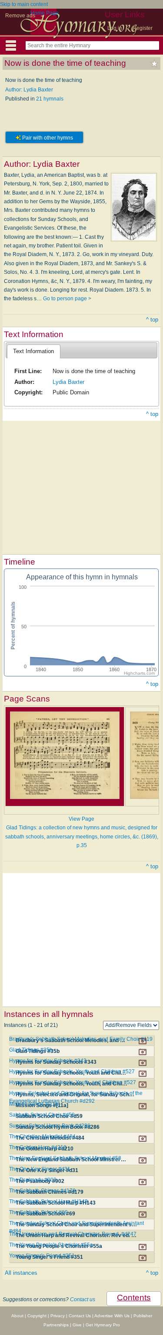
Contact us (82, 1299)
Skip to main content (24, 4)
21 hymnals (49, 99)
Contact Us (80, 1315)
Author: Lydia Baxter (29, 90)
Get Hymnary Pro (103, 1324)
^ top (152, 319)
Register (143, 28)
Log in (114, 28)
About (17, 1315)
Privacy (57, 1315)
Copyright (37, 1315)
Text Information (33, 351)
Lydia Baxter (68, 382)
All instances (21, 1273)
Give (77, 1324)
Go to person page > (67, 299)
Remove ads (20, 16)
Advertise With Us (112, 1315)
